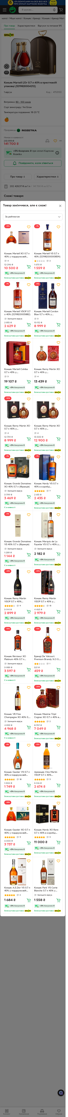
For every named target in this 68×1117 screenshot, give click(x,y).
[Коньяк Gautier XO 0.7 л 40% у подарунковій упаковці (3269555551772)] (17, 814)
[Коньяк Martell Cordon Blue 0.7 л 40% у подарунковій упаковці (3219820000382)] (47, 295)
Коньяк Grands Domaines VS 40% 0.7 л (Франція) (17, 543)
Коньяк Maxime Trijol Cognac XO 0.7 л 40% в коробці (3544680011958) (46, 716)
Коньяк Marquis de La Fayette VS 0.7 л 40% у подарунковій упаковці (46, 543)
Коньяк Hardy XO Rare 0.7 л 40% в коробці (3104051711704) (46, 832)
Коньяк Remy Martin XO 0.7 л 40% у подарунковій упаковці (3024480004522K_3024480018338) (47, 371)
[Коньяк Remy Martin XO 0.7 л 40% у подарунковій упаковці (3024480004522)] (17, 409)
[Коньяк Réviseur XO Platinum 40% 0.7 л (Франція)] (17, 640)
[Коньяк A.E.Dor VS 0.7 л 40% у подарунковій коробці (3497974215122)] (17, 871)
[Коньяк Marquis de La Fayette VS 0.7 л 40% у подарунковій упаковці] (47, 525)
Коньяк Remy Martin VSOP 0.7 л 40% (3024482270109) (15, 600)
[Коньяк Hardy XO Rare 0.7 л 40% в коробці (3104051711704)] (47, 814)
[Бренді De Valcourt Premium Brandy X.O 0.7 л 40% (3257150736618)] (47, 640)
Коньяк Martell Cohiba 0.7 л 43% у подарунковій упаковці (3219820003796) (16, 371)
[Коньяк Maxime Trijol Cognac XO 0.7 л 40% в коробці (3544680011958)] (47, 698)
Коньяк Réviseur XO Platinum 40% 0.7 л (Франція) (15, 658)
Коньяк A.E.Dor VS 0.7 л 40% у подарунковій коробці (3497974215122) (17, 890)
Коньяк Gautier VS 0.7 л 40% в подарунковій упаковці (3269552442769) (17, 774)
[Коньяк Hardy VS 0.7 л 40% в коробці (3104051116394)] (47, 467)
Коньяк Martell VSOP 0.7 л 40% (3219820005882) (17, 313)
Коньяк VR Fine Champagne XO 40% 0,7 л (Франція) (17, 716)
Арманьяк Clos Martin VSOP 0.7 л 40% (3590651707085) (45, 774)
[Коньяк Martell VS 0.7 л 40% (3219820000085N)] (47, 237)
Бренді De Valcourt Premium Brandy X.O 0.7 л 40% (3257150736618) (47, 658)
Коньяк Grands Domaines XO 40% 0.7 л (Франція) (17, 485)
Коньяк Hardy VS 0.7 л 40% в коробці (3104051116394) (46, 486)
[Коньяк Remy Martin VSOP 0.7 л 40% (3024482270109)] (17, 582)
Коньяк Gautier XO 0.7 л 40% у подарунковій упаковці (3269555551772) (17, 832)
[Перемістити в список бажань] (28, 227)
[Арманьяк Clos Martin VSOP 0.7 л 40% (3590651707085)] (47, 756)
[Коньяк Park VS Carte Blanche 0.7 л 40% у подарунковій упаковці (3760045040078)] (47, 871)
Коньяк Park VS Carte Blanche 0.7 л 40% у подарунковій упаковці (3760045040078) (46, 890)
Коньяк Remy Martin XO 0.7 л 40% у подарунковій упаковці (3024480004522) (17, 428)
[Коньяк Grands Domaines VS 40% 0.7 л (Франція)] (17, 525)
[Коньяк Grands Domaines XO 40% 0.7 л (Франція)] (17, 467)
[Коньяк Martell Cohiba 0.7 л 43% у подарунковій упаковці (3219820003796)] (17, 353)
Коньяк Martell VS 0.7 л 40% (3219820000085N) (47, 255)
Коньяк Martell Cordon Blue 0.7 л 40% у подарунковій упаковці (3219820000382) (46, 313)
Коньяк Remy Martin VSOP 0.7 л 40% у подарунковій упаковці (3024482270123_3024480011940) (47, 600)
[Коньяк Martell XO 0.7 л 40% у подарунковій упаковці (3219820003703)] (17, 237)
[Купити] (28, 266)
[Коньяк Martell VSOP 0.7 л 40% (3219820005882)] (17, 295)
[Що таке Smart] (28, 278)
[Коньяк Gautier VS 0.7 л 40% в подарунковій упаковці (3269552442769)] (17, 756)
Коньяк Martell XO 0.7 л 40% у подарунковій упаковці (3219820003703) (17, 256)
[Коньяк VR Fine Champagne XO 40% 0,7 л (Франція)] (17, 698)
